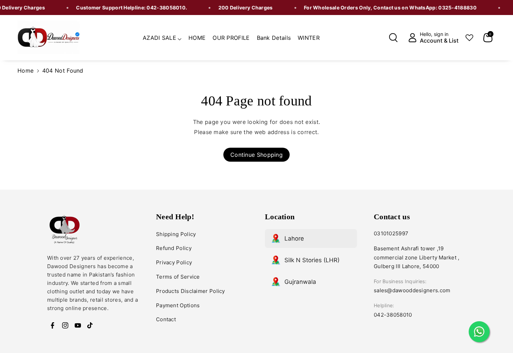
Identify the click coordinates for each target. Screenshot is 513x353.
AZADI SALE (159, 37)
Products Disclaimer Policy (190, 291)
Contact (166, 319)
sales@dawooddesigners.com (412, 290)
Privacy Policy (174, 262)
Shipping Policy (176, 234)
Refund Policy (174, 248)
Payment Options (178, 305)
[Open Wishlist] (469, 37)
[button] (162, 37)
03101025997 (391, 233)
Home (25, 70)
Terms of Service (178, 276)
